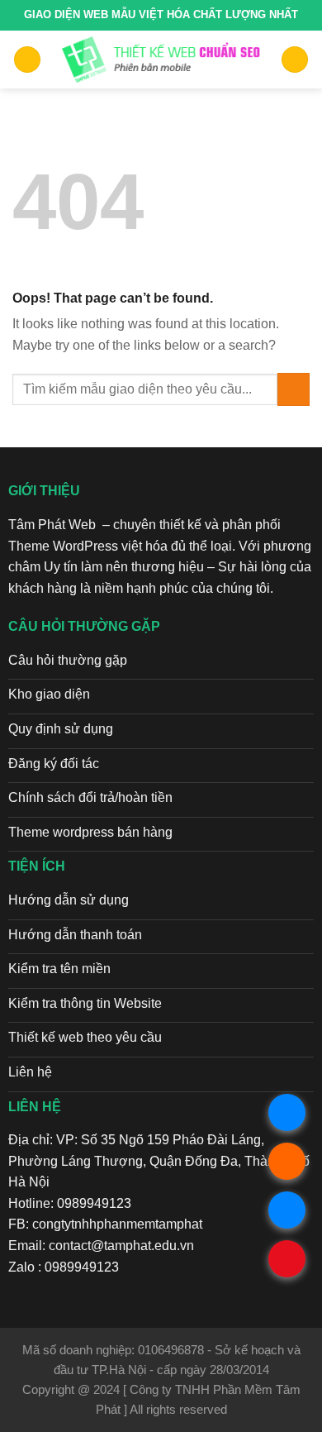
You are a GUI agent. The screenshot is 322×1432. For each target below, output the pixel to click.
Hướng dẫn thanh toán (75, 935)
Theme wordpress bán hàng (90, 832)
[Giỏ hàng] (295, 60)
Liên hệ (30, 1072)
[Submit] (293, 389)
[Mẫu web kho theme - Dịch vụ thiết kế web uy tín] (161, 59)
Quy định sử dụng (60, 729)
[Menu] (27, 60)
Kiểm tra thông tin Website (85, 1003)
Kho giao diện (49, 694)
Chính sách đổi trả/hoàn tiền (90, 797)
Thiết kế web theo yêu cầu (85, 1037)
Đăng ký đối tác (53, 764)
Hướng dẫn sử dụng (68, 900)
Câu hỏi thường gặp (67, 660)
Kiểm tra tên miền (59, 969)
